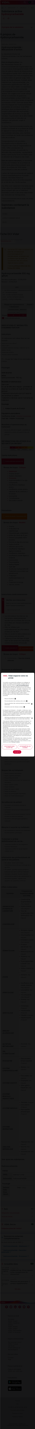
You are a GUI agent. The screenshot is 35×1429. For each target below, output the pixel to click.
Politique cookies (15, 742)
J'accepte (17, 752)
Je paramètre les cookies (25, 746)
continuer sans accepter (9, 746)
